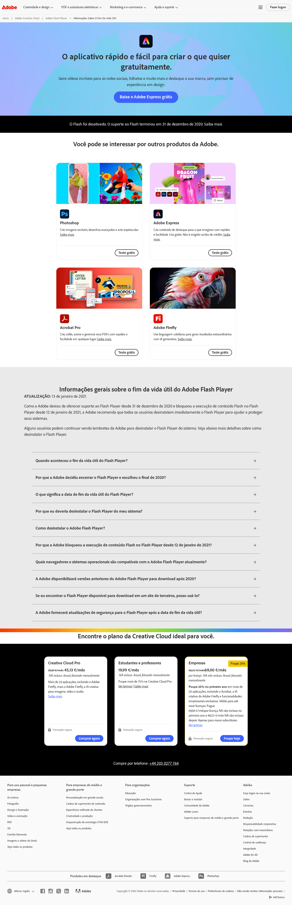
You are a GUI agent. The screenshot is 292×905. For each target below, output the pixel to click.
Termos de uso (196, 891)
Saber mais (141, 686)
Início (6, 18)
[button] (260, 7)
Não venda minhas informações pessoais (260, 891)
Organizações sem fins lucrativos (143, 799)
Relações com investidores (258, 830)
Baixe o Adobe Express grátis (146, 96)
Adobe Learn (191, 811)
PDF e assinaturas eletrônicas (79, 7)
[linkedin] (66, 891)
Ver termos (125, 686)
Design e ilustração (18, 809)
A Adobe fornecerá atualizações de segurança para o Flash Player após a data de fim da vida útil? (119, 612)
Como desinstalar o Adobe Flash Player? (70, 528)
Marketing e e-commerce (126, 7)
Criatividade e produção (79, 816)
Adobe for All (250, 854)
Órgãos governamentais (138, 805)
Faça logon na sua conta (256, 793)
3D (8, 828)
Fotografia (13, 803)
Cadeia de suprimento (255, 836)
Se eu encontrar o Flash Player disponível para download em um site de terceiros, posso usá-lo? (118, 595)
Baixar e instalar (193, 799)
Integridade (249, 848)
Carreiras (248, 805)
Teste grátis (220, 253)
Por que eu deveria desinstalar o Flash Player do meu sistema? (89, 511)
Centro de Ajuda (193, 793)
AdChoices (279, 897)
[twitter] (58, 891)
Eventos (247, 811)
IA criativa (12, 797)
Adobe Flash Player (56, 18)
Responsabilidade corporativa (259, 824)
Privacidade (178, 891)
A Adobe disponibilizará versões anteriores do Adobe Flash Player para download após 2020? (116, 578)
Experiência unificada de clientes (84, 809)
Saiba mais (55, 696)
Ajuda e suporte (164, 7)
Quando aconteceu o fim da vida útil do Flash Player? (82, 460)
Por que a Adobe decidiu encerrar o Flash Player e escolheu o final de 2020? (101, 477)
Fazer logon (278, 7)
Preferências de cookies (221, 891)
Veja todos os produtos (20, 846)
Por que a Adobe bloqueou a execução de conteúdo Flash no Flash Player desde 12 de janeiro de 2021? (124, 545)
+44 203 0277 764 (164, 763)
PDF (9, 822)
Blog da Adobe (251, 861)
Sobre (246, 799)
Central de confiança (254, 842)
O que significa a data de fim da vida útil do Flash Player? (84, 494)
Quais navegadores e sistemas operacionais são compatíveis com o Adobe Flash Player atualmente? (121, 561)
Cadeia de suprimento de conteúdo (85, 803)
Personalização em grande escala (84, 797)
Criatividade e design (36, 7)
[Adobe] (9, 7)
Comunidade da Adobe (196, 805)
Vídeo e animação (17, 816)
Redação (248, 817)
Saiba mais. (67, 235)
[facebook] (42, 891)
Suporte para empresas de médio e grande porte (206, 817)
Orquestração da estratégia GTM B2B (87, 822)
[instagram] (50, 891)
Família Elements (17, 834)
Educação (130, 793)
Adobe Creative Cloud (27, 18)
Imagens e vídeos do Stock (22, 840)
